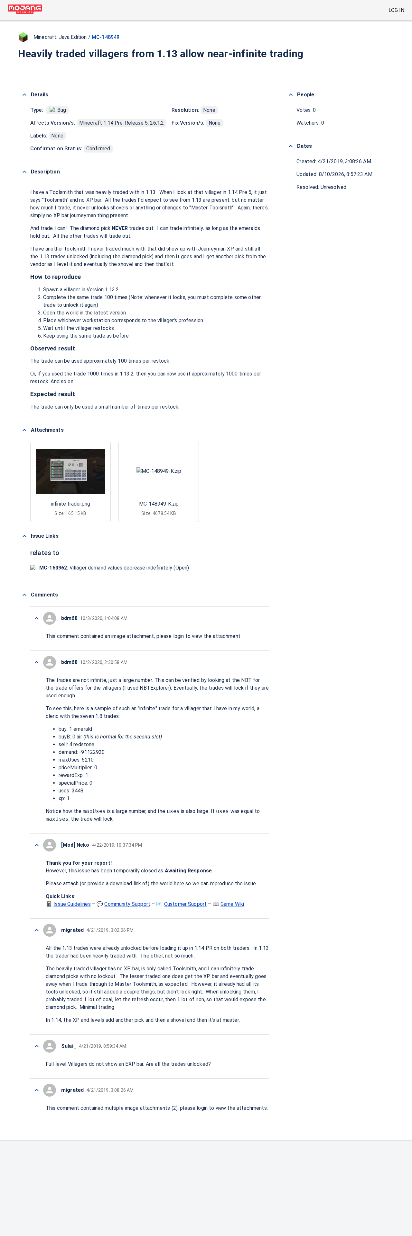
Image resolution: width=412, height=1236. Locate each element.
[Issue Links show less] (24, 536)
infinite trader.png (70, 504)
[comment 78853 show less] (36, 662)
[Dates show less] (290, 146)
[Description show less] (24, 171)
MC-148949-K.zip (159, 504)
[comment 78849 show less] (36, 1090)
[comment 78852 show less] (36, 845)
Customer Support (185, 904)
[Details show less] (24, 94)
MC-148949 (105, 37)
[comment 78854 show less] (36, 618)
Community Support (127, 904)
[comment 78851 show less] (36, 930)
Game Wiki (232, 904)
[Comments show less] (24, 594)
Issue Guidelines (71, 904)
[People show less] (290, 94)
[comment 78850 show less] (36, 1046)
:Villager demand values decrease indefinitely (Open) (114, 568)
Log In (396, 10)
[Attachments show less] (24, 430)
